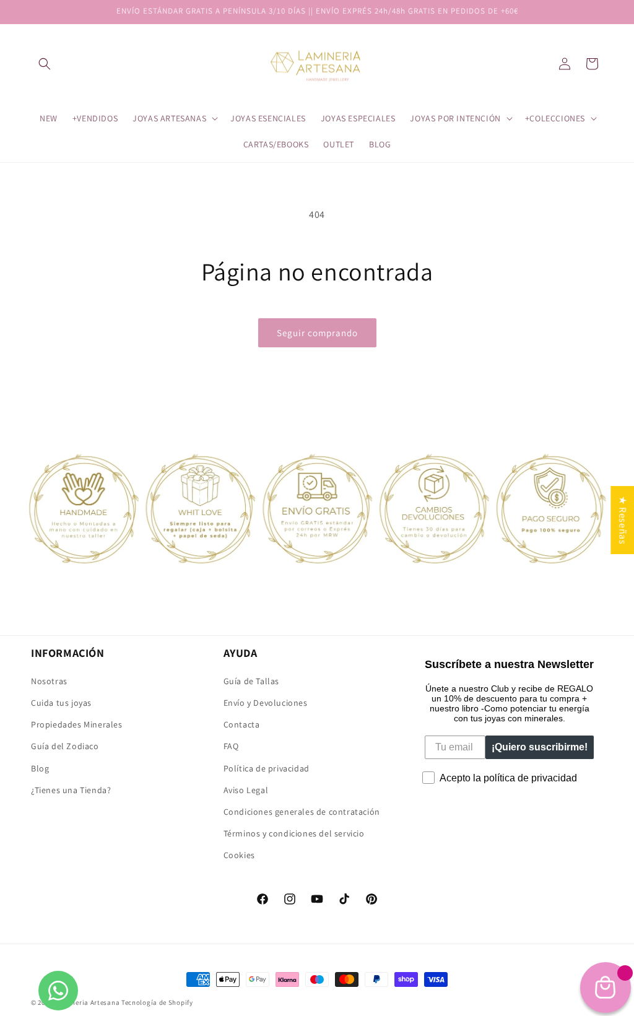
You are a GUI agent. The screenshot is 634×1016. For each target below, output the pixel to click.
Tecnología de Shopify (157, 1002)
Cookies (239, 855)
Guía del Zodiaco (65, 746)
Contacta (242, 724)
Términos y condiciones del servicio (294, 833)
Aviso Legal (246, 790)
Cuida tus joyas (61, 702)
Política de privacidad (267, 768)
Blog (40, 768)
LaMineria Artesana (88, 1002)
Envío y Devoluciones (266, 702)
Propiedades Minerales (77, 724)
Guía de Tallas (251, 681)
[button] (44, 63)
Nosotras (49, 681)
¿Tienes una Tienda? (71, 790)
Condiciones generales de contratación (302, 811)
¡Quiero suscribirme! (540, 747)
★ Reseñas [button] (622, 519)
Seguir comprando (317, 333)
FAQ (231, 746)
